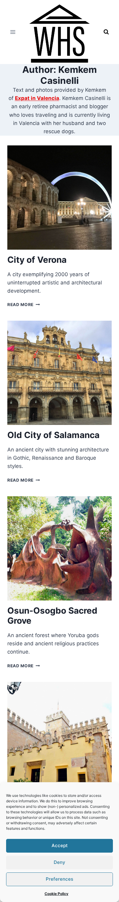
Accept (60, 845)
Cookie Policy (56, 893)
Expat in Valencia (37, 98)
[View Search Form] (106, 32)
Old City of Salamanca (53, 435)
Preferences (59, 879)
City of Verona (37, 260)
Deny (59, 862)
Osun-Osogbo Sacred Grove (52, 615)
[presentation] (59, 197)
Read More (23, 304)
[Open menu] (13, 32)
